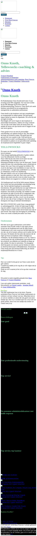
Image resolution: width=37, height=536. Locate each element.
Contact (7, 25)
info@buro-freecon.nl (10, 523)
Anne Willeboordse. (9, 287)
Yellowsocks (25, 81)
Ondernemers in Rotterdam (9, 77)
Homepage (8, 18)
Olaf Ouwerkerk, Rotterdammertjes (12, 482)
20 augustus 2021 (6, 484)
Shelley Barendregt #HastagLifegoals (13, 495)
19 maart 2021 (5, 502)
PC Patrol (7, 527)
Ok (12, 534)
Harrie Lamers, (17, 285)
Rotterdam (4, 81)
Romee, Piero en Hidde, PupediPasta (13, 500)
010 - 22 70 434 (8, 521)
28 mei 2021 (5, 491)
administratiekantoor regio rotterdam (12, 79)
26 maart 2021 (5, 497)
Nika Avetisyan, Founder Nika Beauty (13, 506)
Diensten (8, 22)
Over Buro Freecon (11, 20)
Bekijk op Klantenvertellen (9, 478)
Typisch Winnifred (7, 76)
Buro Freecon (29, 79)
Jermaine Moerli (28, 285)
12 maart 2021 (5, 508)
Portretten (8, 24)
